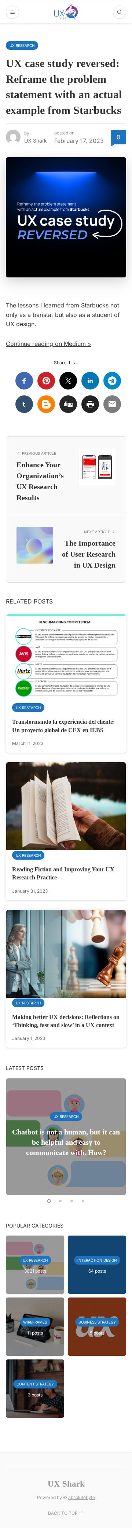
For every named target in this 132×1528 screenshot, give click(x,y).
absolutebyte (81, 1497)
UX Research (22, 45)
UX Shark (35, 140)
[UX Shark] (66, 12)
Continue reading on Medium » (48, 343)
